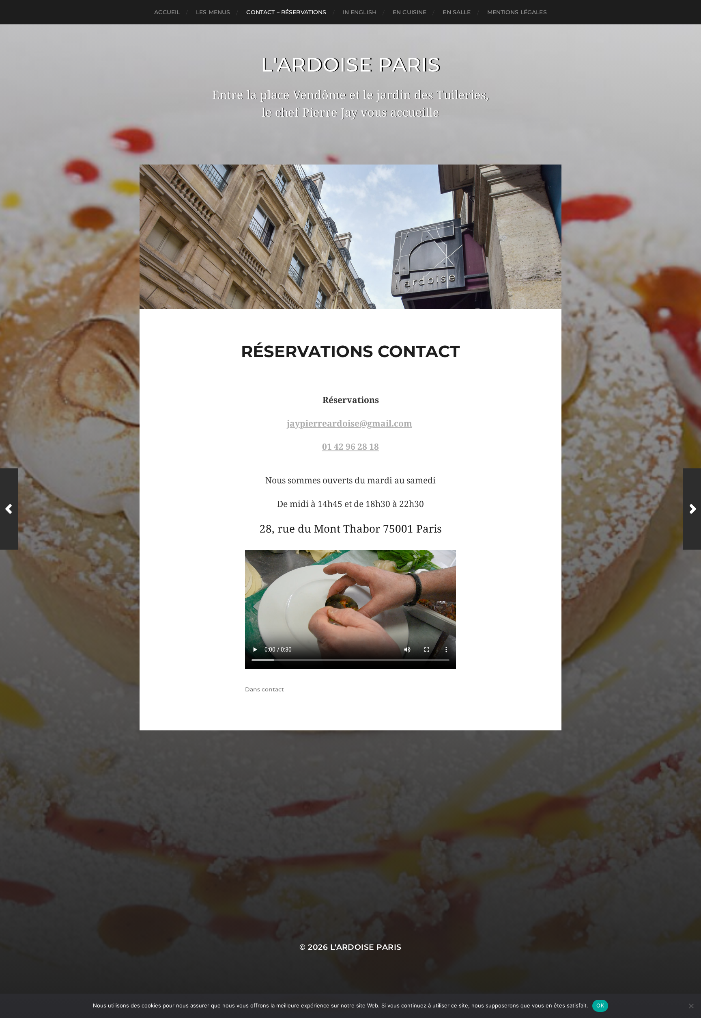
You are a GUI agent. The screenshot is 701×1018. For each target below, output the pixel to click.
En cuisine (409, 12)
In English (359, 12)
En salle (457, 12)
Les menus (213, 12)
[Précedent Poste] (9, 509)
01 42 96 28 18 (350, 447)
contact (273, 689)
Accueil (167, 12)
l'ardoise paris (351, 64)
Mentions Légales (517, 12)
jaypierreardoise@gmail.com (349, 423)
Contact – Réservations (286, 12)
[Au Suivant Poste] (692, 509)
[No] (691, 1006)
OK (600, 1005)
